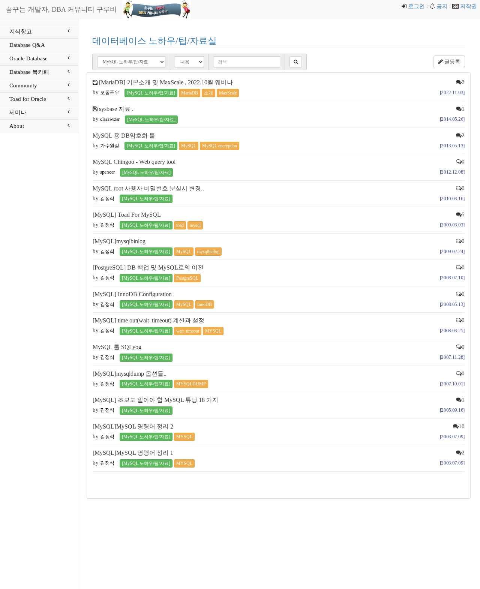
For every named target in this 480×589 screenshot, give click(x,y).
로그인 (416, 6)
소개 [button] (208, 93)
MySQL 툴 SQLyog (117, 347)
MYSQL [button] (213, 331)
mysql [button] (195, 225)
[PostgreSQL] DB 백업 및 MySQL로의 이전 (148, 267)
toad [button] (180, 225)
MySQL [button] (188, 145)
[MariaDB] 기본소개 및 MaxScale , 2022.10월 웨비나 (166, 82)
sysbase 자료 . (116, 109)
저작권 (468, 6)
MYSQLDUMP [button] (191, 384)
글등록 (451, 61)
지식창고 (20, 31)
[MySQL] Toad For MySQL (127, 214)
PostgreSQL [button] (187, 278)
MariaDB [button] (189, 93)
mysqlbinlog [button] (208, 251)
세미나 (17, 112)
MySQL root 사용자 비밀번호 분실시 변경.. (148, 188)
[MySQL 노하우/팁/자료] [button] (151, 93)
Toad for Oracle (27, 99)
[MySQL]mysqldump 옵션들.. (129, 373)
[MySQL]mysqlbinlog (119, 241)
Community (23, 85)
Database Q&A (27, 45)
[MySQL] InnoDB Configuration (132, 294)
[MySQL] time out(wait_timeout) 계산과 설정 (148, 320)
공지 (442, 6)
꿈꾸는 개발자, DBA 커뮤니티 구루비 (61, 9)
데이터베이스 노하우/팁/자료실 (154, 41)
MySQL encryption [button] (219, 145)
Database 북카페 (29, 72)
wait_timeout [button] (187, 331)
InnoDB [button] (204, 304)
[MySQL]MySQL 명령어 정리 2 (133, 426)
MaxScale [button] (228, 93)
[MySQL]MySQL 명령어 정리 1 (133, 453)
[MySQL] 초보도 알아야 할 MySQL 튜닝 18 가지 (155, 400)
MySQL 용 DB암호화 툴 (124, 135)
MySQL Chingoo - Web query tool (134, 162)
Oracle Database (28, 58)
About (16, 126)
